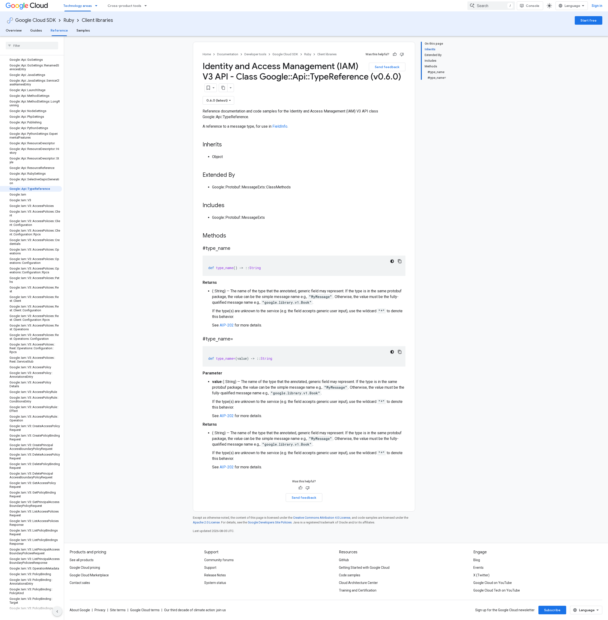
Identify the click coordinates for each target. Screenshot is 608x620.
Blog (476, 560)
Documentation (227, 54)
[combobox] (491, 5)
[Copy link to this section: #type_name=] (237, 339)
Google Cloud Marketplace (89, 575)
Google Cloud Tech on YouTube (496, 590)
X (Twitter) (481, 575)
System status (215, 583)
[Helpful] (394, 54)
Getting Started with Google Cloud (364, 567)
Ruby (68, 20)
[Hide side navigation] (57, 611)
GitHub (344, 560)
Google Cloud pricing (85, 567)
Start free (588, 20)
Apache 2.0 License (206, 522)
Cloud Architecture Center (358, 583)
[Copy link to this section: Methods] (232, 236)
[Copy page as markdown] (223, 88)
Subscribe (552, 610)
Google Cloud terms (145, 610)
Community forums (219, 560)
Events (478, 567)
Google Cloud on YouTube (492, 583)
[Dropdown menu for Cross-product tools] (147, 5)
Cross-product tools (124, 6)
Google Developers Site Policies (270, 522)
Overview (14, 30)
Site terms (118, 610)
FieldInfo (279, 126)
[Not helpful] (401, 54)
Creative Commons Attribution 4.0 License (321, 517)
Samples (83, 30)
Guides (36, 30)
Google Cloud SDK (35, 20)
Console (532, 6)
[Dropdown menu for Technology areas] (97, 5)
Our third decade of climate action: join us (195, 610)
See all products (82, 560)
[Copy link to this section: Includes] (229, 206)
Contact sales (80, 583)
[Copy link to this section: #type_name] (235, 249)
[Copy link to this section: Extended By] (239, 175)
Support (210, 567)
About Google (80, 610)
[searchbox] (32, 45)
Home (207, 54)
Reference (59, 30)
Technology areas (77, 6)
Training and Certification (357, 590)
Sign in (597, 6)
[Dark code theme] (392, 261)
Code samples (349, 575)
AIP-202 (227, 325)
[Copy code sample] (400, 261)
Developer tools (255, 54)
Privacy (100, 610)
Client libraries (97, 20)
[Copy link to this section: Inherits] (226, 145)
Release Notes (215, 575)
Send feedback (387, 67)
